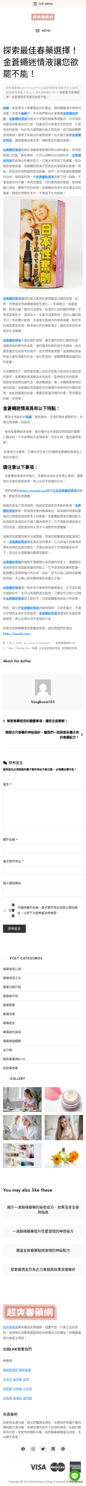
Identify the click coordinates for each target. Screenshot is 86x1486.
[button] (43, 31)
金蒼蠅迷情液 (69, 648)
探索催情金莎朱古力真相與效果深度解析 (43, 1269)
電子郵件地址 (13, 861)
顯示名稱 (10, 839)
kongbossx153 (43, 701)
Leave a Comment (39, 643)
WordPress (76, 1482)
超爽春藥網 (10, 1327)
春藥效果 (9, 1014)
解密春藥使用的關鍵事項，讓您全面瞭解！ (37, 721)
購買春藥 (25, 1370)
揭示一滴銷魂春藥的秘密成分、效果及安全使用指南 (43, 1210)
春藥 (34, 648)
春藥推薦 (9, 1005)
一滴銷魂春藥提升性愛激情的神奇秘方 (43, 1231)
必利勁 (27, 1389)
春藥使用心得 (12, 969)
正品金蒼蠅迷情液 (49, 648)
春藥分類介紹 (12, 987)
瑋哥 (26, 1379)
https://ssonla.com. (17, 633)
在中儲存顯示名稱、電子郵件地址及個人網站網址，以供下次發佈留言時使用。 (43, 910)
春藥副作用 (10, 996)
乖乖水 (7, 1379)
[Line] (74, 1475)
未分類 (7, 1050)
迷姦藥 (8, 1398)
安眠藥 (7, 1389)
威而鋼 (27, 1398)
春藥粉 (18, 1398)
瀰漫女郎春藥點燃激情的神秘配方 (43, 1250)
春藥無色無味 (12, 1032)
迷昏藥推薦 (10, 1068)
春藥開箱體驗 (12, 1041)
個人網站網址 (12, 883)
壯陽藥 (17, 1389)
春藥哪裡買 (10, 1370)
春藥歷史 (9, 1023)
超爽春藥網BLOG (65, 643)
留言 (7, 784)
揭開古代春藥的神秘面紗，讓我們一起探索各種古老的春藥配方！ (42, 735)
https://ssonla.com (19, 648)
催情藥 (17, 1379)
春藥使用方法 (12, 978)
